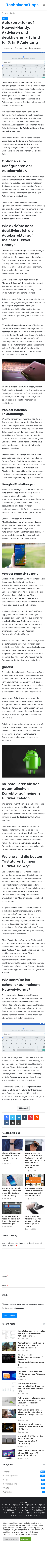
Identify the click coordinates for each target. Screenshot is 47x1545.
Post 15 (13, 1510)
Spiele (5, 1480)
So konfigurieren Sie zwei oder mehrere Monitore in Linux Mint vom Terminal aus (31, 1400)
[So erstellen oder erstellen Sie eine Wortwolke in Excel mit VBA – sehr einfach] (9, 1334)
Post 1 (4, 1505)
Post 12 (35, 1507)
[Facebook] (6, 1117)
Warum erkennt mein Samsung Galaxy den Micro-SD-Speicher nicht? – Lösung (11, 1192)
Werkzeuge (7, 1492)
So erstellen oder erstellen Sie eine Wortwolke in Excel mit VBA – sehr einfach (31, 1333)
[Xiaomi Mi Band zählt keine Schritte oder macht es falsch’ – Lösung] (12, 1145)
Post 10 (20, 1507)
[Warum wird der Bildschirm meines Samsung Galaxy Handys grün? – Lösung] (35, 1208)
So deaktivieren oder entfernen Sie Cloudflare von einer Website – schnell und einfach (31, 1387)
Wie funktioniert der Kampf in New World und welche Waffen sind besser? (31, 1345)
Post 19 (42, 1510)
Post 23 (29, 1513)
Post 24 (37, 1513)
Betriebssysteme (10, 1484)
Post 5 (30, 1505)
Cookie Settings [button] (11, 1539)
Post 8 (7, 1507)
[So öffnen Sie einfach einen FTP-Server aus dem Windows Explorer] (9, 1375)
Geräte (12, 13)
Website (5, 1295)
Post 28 (29, 1515)
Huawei (24, 1108)
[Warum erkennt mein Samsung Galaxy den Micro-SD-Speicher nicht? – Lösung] (12, 1180)
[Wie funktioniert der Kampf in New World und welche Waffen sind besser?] (9, 1346)
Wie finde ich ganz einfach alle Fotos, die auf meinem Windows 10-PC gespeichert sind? (30, 1414)
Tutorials (6, 1472)
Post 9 (13, 1507)
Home (6, 13)
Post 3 (17, 1505)
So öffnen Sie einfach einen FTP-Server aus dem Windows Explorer (31, 1374)
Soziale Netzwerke (10, 1476)
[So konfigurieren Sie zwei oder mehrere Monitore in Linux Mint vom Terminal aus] (9, 1401)
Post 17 (27, 1510)
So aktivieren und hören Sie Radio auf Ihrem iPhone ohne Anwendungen (11, 1220)
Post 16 (20, 1510)
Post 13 (42, 1507)
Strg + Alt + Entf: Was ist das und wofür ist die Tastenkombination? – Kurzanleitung (30, 1440)
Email (5, 1286)
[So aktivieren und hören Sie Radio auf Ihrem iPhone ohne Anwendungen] (12, 1208)
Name (5, 1276)
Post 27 (21, 1515)
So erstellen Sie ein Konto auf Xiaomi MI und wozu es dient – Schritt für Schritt (34, 1192)
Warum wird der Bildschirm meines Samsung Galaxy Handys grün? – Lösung (33, 1221)
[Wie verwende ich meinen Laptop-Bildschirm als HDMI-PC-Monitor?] (9, 1427)
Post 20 (7, 1513)
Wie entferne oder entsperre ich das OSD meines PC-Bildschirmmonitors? (31, 1453)
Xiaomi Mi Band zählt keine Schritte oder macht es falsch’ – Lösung (11, 1157)
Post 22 (14, 1513)
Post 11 (27, 1507)
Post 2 (11, 1505)
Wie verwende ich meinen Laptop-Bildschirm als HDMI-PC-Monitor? (31, 1426)
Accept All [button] (25, 1539)
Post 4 (24, 1505)
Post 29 (36, 1515)
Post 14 (6, 1510)
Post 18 (35, 1510)
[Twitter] (12, 1117)
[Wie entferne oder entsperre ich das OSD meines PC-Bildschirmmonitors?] (9, 1454)
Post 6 (37, 1505)
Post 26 (14, 1515)
